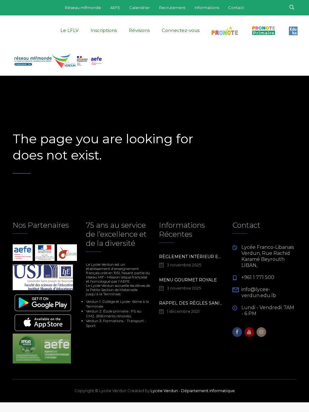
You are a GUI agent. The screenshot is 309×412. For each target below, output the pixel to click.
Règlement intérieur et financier (191, 256)
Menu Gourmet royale (188, 280)
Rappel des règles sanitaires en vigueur (191, 303)
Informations (207, 7)
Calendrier (139, 7)
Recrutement (172, 7)
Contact (236, 7)
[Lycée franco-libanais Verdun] (58, 61)
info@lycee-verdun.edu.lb (258, 292)
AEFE (115, 7)
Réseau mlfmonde (83, 7)
